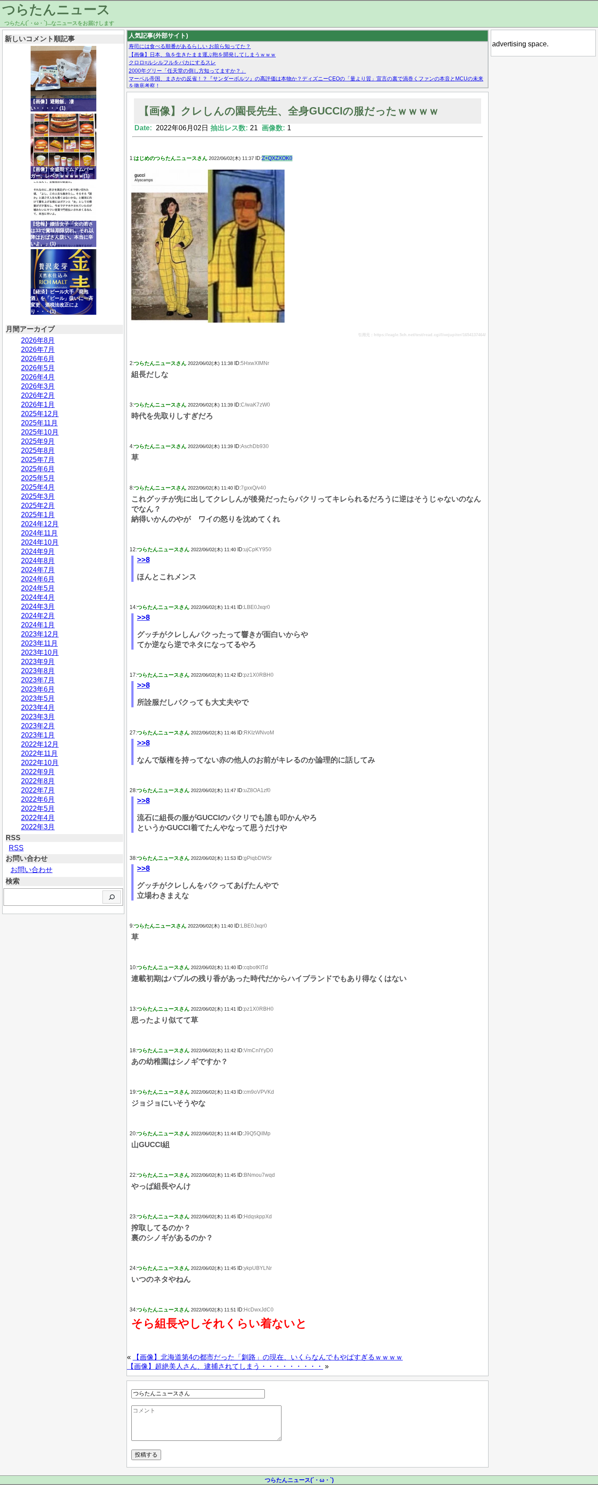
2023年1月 (38, 735)
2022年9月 (38, 772)
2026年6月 (38, 358)
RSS (16, 848)
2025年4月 (38, 487)
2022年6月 (38, 799)
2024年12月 (40, 524)
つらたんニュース (56, 9)
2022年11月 (39, 753)
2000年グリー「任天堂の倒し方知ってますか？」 (187, 71)
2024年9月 (38, 551)
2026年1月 (38, 404)
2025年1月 (38, 514)
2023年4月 (38, 707)
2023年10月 (40, 652)
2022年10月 (40, 762)
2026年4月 (38, 377)
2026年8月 (38, 340)
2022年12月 (40, 744)
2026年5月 (38, 368)
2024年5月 (38, 588)
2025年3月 (38, 496)
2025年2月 (38, 505)
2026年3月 (38, 386)
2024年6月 (38, 579)
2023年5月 (38, 698)
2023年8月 (38, 671)
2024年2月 (38, 615)
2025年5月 (38, 478)
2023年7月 (38, 680)
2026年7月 (38, 349)
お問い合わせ (32, 869)
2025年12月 (40, 413)
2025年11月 (39, 423)
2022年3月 (38, 827)
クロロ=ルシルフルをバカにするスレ (172, 62)
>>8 (143, 560)
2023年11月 (39, 643)
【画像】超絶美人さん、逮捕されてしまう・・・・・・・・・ (225, 1366)
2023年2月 (38, 726)
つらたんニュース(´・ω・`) (299, 1480)
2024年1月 (38, 625)
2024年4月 (38, 597)
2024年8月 (38, 560)
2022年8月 (38, 781)
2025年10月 (40, 432)
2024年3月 (38, 606)
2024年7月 (38, 570)
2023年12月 (40, 634)
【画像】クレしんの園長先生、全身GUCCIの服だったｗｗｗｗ (289, 111)
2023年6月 (38, 689)
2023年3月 (38, 716)
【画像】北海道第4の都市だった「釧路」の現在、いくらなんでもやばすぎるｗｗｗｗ (268, 1357)
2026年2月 (38, 395)
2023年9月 (38, 661)
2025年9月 (38, 441)
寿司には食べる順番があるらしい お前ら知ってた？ (190, 46)
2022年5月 (38, 808)
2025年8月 (38, 450)
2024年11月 (39, 533)
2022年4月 (38, 817)
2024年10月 (40, 542)
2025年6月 (38, 469)
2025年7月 (38, 459)
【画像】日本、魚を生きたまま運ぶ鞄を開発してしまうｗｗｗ (202, 55)
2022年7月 (38, 790)
